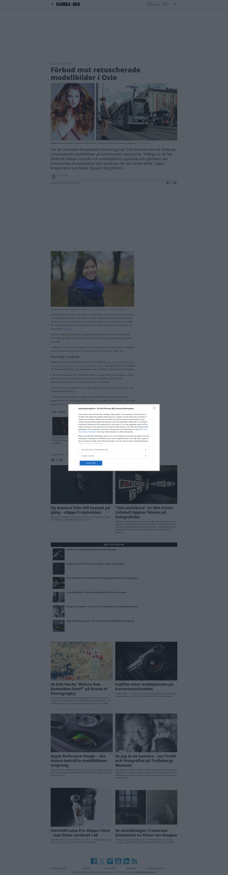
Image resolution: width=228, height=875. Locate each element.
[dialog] (114, 437)
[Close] (155, 408)
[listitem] (114, 449)
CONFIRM (91, 463)
